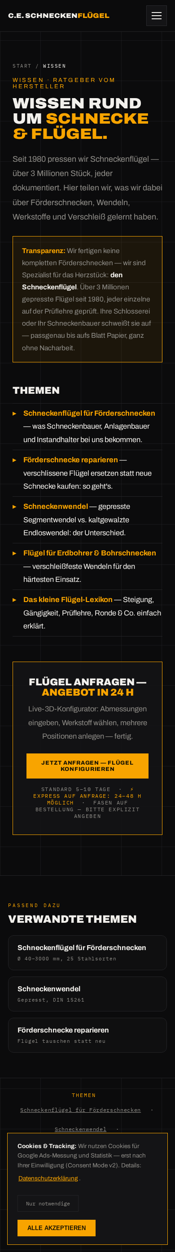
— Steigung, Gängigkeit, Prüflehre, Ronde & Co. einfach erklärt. (92, 613)
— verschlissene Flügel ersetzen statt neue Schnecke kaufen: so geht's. (87, 473)
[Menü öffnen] (156, 15)
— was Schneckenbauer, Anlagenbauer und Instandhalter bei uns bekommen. (89, 426)
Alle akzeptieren (56, 1228)
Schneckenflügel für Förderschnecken (80, 1109)
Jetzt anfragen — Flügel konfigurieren (87, 766)
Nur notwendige (48, 1203)
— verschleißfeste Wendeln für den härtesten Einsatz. (89, 566)
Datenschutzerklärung (48, 1178)
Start (22, 66)
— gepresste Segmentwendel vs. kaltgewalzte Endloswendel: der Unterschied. (76, 520)
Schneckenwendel (80, 1129)
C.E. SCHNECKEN (58, 15)
